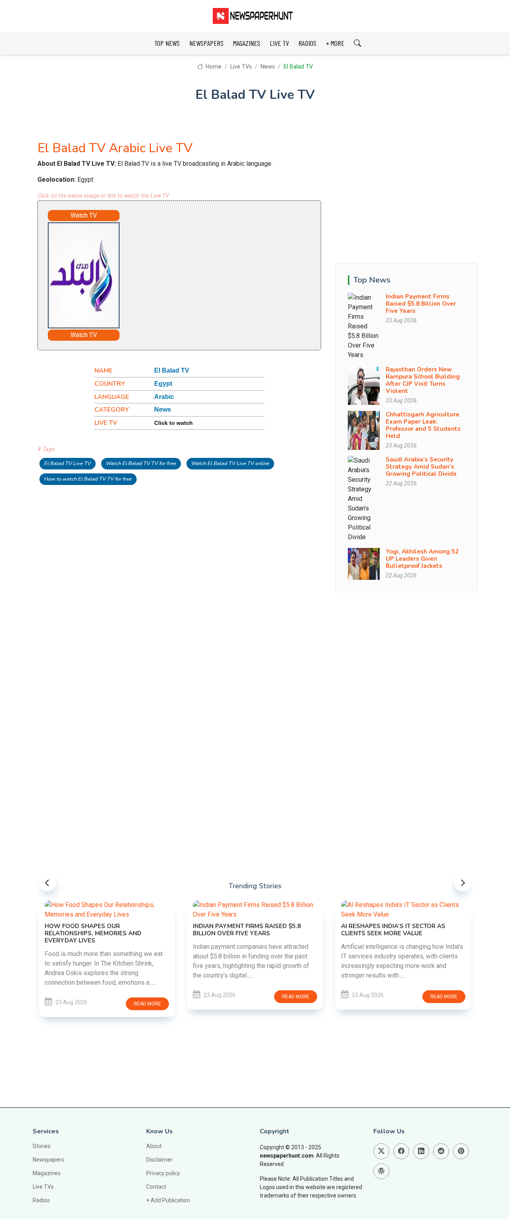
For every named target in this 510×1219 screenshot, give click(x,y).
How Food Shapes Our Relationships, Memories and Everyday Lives (93, 933)
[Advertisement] (211, 272)
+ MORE (335, 43)
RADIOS (307, 43)
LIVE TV (279, 43)
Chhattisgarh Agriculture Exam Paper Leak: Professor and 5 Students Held (423, 425)
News (268, 66)
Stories (42, 1146)
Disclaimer (159, 1159)
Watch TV (84, 215)
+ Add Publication (168, 1200)
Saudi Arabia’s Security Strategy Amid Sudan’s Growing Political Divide (421, 466)
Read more (147, 1004)
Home (213, 66)
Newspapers (48, 1159)
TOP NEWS (167, 43)
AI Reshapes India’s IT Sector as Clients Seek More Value (393, 930)
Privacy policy (163, 1173)
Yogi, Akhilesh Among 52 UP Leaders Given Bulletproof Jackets (422, 559)
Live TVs (241, 66)
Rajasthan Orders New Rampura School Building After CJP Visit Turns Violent (423, 380)
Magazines (47, 1173)
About (154, 1146)
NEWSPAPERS (206, 43)
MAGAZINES (246, 43)
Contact (156, 1187)
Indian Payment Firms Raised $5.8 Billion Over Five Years (421, 303)
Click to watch (173, 423)
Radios (41, 1200)
